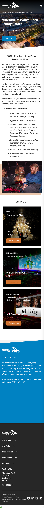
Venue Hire (6, 440)
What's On (6, 446)
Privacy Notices (7, 497)
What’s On (9, 38)
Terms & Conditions (8, 495)
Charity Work (7, 452)
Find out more (14, 241)
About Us (6, 463)
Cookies (16, 497)
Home (4, 13)
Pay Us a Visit (7, 469)
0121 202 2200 (8, 485)
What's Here (7, 458)
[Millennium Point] (10, 433)
